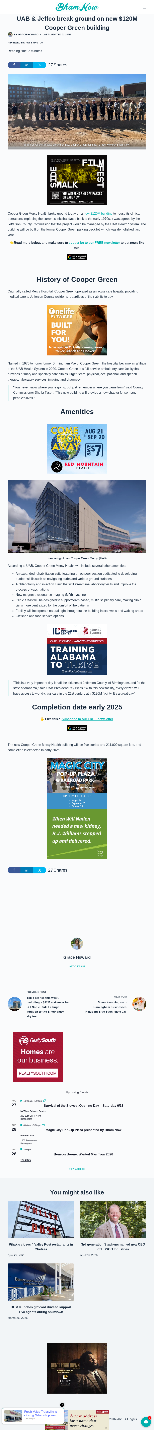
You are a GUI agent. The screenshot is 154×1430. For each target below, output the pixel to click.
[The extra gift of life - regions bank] (77, 834)
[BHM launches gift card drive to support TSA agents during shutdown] (41, 1282)
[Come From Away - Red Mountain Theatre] (77, 449)
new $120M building (97, 213)
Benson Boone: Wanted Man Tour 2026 (83, 1154)
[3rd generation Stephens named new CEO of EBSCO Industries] (113, 1219)
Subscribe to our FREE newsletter (87, 719)
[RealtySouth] (38, 1057)
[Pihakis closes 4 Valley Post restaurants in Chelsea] (41, 1219)
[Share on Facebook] (14, 65)
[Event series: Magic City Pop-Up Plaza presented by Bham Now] (43, 1125)
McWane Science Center (33, 1111)
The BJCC (25, 1160)
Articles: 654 (77, 966)
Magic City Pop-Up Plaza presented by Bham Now (83, 1130)
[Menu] (144, 7)
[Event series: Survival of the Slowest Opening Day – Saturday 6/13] (44, 1101)
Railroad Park (27, 1135)
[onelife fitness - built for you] (77, 330)
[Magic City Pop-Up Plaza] (77, 783)
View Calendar (77, 1168)
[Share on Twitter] (39, 65)
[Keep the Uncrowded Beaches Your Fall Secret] (77, 1420)
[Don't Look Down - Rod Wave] (77, 1368)
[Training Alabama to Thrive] (77, 649)
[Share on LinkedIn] (26, 65)
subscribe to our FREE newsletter (94, 242)
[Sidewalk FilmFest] (77, 180)
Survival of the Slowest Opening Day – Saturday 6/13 (83, 1105)
